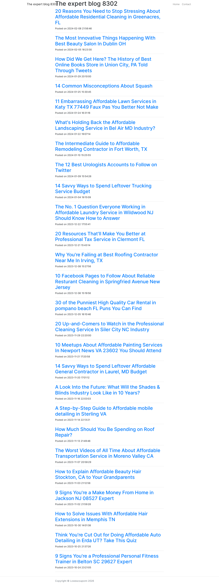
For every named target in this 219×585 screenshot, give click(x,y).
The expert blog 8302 (42, 4)
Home (176, 4)
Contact (186, 4)
